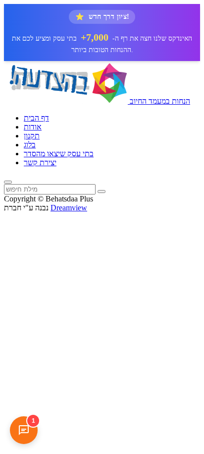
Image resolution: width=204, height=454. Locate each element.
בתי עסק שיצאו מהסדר (59, 153)
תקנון (32, 135)
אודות (33, 127)
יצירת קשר (40, 162)
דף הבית (36, 118)
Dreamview (69, 207)
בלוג (30, 144)
